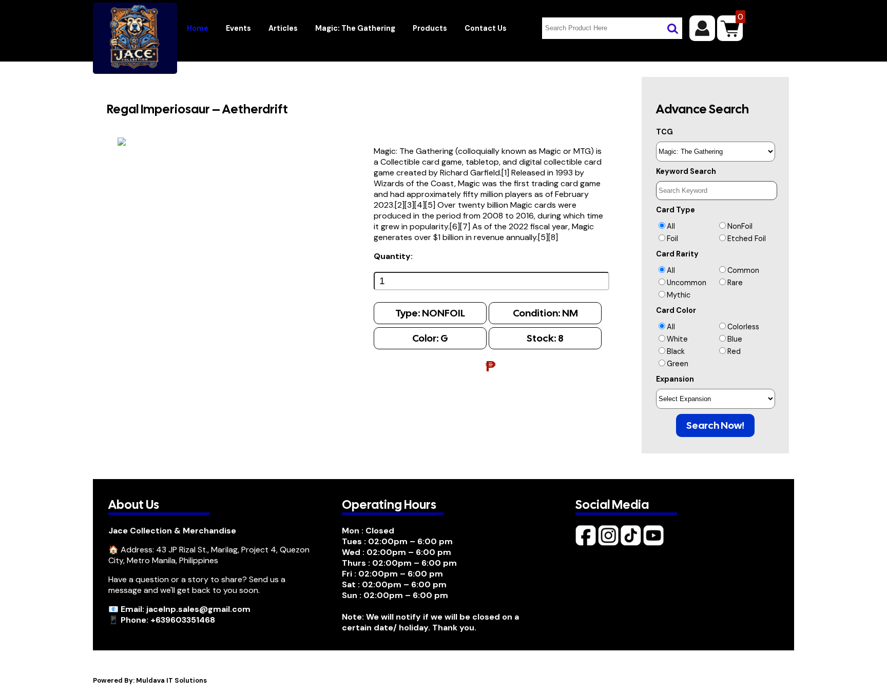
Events (238, 28)
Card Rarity (677, 254)
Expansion (675, 379)
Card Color (676, 310)
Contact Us (486, 28)
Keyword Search (686, 171)
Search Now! (715, 425)
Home (197, 28)
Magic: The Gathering (355, 28)
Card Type (675, 209)
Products (430, 28)
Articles (283, 28)
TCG (664, 131)
